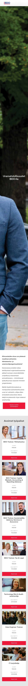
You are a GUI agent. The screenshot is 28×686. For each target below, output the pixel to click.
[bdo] (14, 3)
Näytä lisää (14, 457)
